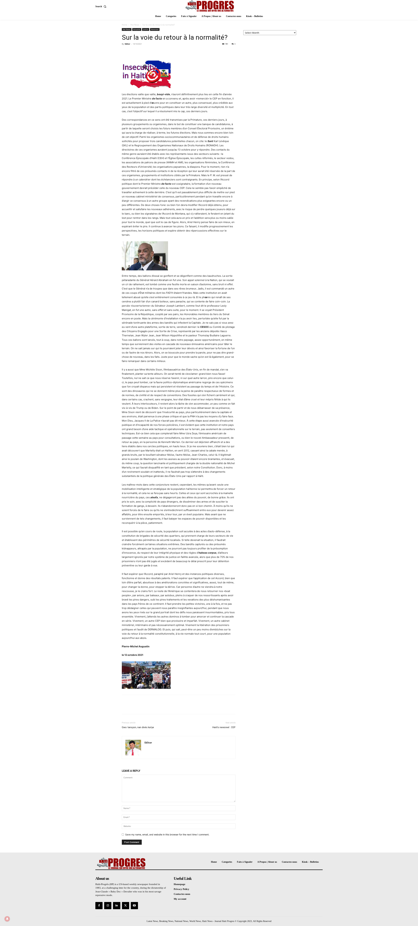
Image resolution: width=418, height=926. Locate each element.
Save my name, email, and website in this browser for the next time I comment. (167, 834)
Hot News (134, 24)
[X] (132, 51)
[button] (101, 6)
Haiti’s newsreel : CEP (223, 727)
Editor (127, 44)
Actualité (136, 29)
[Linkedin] (116, 905)
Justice (145, 29)
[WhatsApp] (147, 51)
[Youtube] (134, 905)
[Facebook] (125, 51)
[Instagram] (107, 905)
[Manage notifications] (7, 918)
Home (124, 24)
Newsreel (155, 29)
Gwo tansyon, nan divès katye (138, 727)
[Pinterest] (140, 51)
